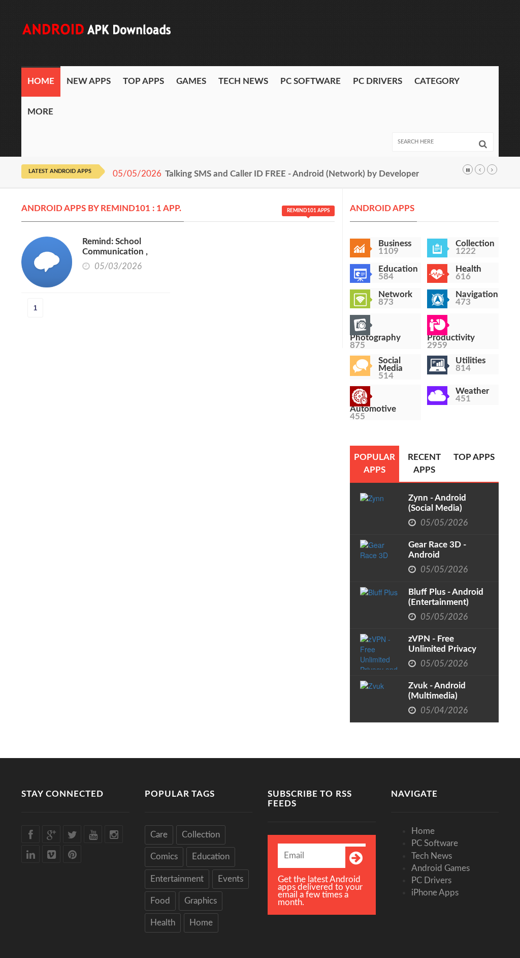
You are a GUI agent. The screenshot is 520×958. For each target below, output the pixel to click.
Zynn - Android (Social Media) (437, 502)
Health (162, 922)
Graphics (200, 900)
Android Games (440, 868)
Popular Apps (374, 463)
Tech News (243, 81)
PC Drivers (377, 81)
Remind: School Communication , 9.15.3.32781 (115, 251)
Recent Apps (424, 463)
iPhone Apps (435, 892)
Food (160, 900)
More (40, 111)
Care (159, 834)
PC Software (310, 81)
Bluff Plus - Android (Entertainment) (445, 597)
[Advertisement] (314, 33)
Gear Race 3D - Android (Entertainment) (438, 554)
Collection (201, 834)
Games (191, 81)
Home (40, 81)
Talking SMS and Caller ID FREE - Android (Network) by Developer (292, 173)
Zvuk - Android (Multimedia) (437, 690)
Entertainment (177, 879)
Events (230, 879)
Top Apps (143, 81)
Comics (164, 856)
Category (437, 81)
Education (211, 856)
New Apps (89, 81)
